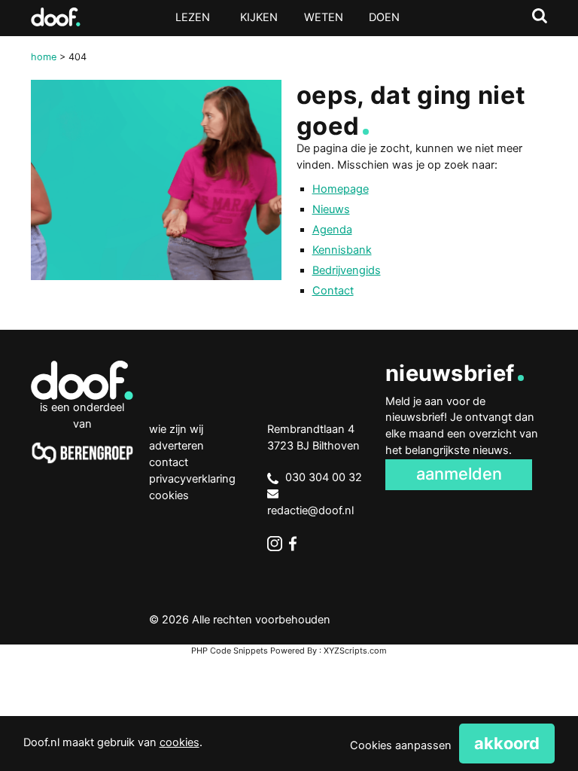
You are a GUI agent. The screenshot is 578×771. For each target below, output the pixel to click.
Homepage (340, 189)
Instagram (274, 543)
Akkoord (507, 743)
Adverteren (176, 446)
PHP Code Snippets (229, 650)
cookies (179, 742)
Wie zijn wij (176, 429)
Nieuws (331, 209)
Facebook (296, 543)
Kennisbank (342, 250)
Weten (323, 17)
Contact (333, 290)
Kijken (259, 17)
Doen (384, 17)
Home (43, 56)
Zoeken (539, 15)
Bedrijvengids (346, 270)
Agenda (332, 229)
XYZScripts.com (355, 650)
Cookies (169, 495)
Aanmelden (459, 473)
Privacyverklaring (192, 479)
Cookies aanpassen (401, 745)
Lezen (192, 17)
